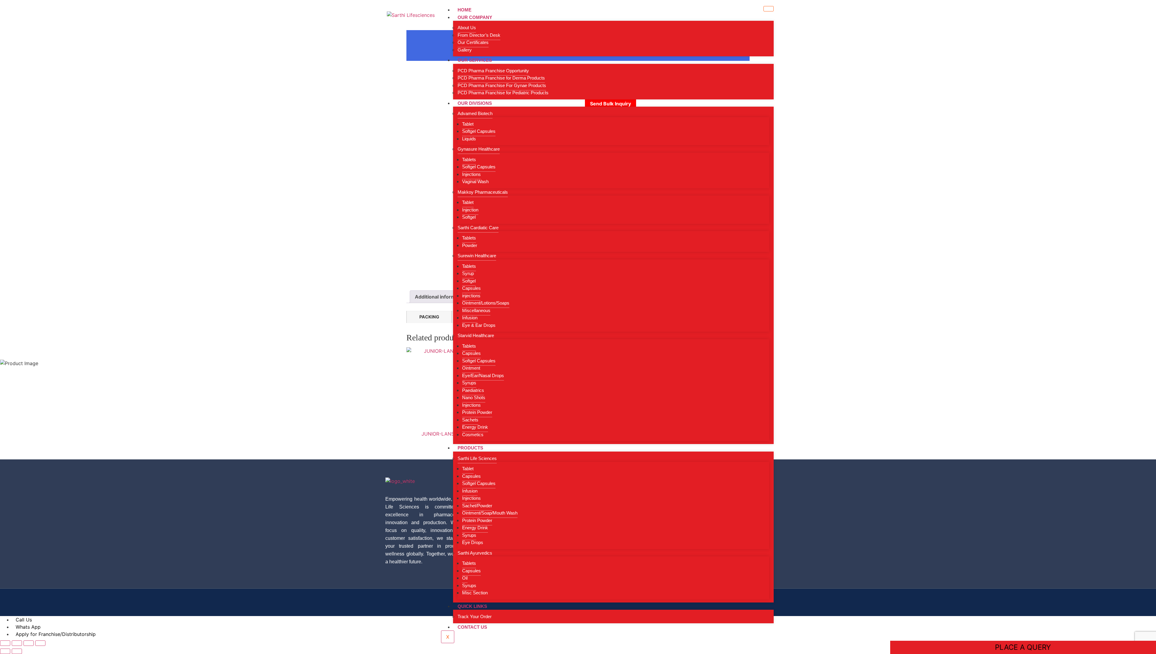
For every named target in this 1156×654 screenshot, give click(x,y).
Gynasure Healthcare (479, 149)
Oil (465, 577)
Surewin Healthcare (477, 255)
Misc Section (475, 592)
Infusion (469, 317)
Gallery (465, 49)
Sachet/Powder (477, 505)
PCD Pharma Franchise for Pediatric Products (503, 92)
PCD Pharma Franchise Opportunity (493, 70)
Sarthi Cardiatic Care (478, 227)
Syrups (469, 382)
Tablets (469, 159)
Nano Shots (473, 397)
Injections (471, 174)
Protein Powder (477, 412)
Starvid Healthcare (476, 335)
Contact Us (472, 627)
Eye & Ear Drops (479, 325)
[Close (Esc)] (40, 643)
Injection (470, 209)
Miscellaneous (476, 310)
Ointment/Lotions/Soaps (485, 302)
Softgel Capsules (479, 131)
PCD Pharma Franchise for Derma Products (501, 77)
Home (464, 9)
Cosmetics (472, 434)
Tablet (468, 124)
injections (471, 295)
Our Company (475, 17)
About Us (467, 27)
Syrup (468, 273)
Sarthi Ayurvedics (475, 552)
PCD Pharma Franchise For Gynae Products (502, 85)
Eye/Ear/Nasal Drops (483, 375)
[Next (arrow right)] (17, 651)
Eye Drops (472, 542)
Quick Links (472, 606)
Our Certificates (473, 42)
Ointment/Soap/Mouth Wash (489, 512)
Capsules (471, 288)
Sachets (470, 419)
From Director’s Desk (479, 35)
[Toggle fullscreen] (17, 643)
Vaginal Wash (475, 181)
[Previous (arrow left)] (5, 651)
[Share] (28, 643)
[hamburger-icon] (768, 8)
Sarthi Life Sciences (477, 458)
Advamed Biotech (475, 113)
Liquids (469, 138)
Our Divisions (475, 103)
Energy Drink (475, 427)
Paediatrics (473, 390)
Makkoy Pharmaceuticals (483, 192)
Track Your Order (475, 616)
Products (470, 447)
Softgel (469, 217)
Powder (469, 245)
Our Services (475, 60)
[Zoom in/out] (5, 643)
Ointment (471, 368)
